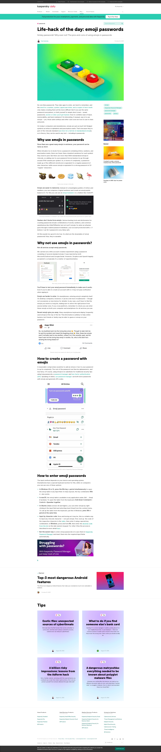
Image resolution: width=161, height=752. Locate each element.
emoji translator (68, 193)
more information (88, 749)
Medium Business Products (89, 712)
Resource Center (72, 11)
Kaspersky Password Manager (113, 108)
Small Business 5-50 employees (77, 1)
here (58, 528)
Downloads (55, 11)
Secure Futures (90, 11)
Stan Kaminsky (44, 41)
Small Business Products (67, 712)
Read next (41, 573)
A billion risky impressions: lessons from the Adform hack (58, 671)
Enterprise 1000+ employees (116, 1)
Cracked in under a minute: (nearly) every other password (112, 162)
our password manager (63, 377)
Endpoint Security (108, 721)
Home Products (61, 1)
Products (39, 11)
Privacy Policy (61, 738)
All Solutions (107, 732)
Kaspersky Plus (41, 719)
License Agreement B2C (81, 738)
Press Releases (67, 743)
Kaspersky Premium (42, 721)
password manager (61, 374)
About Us (45, 743)
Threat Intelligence (109, 729)
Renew (48, 11)
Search (122, 23)
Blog (81, 11)
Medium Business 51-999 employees (97, 1)
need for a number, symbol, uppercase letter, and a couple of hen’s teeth (66, 107)
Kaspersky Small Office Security (68, 716)
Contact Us (39, 743)
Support (63, 11)
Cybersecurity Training (110, 726)
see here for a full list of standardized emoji (74, 131)
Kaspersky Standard (42, 716)
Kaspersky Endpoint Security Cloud (69, 719)
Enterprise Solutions (110, 712)
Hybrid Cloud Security (109, 724)
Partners (50, 743)
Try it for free (113, 17)
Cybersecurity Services (110, 716)
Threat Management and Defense (113, 719)
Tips (59, 615)
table (63, 521)
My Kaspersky (118, 6)
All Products (40, 724)
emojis (107, 105)
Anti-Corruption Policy (70, 738)
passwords (42, 23)
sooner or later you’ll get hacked (57, 115)
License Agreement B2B (92, 738)
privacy (116, 113)
